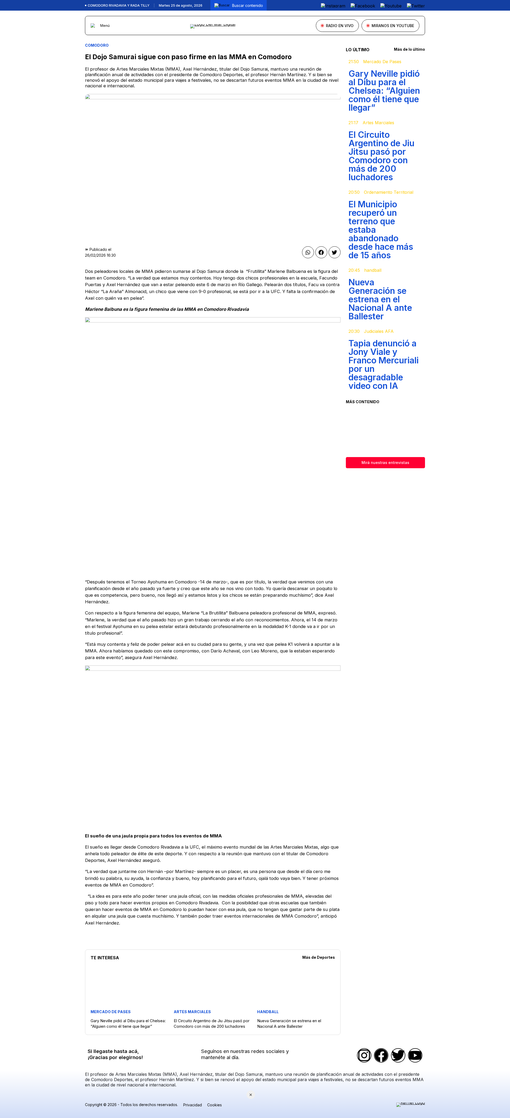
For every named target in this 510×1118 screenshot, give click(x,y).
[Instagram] (364, 1055)
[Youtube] (415, 1055)
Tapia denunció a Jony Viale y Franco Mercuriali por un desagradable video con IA (383, 364)
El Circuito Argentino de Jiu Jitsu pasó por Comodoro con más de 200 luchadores (381, 156)
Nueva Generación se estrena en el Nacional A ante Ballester (380, 299)
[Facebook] (381, 1055)
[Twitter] (398, 1055)
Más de (318, 957)
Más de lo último (409, 49)
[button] (308, 252)
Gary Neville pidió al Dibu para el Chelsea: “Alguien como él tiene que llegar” (384, 90)
